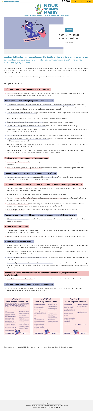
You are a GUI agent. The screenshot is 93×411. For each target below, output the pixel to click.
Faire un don (50, 404)
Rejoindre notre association (39, 404)
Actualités (69, 29)
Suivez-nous (57, 404)
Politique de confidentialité (32, 405)
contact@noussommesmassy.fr (48, 405)
